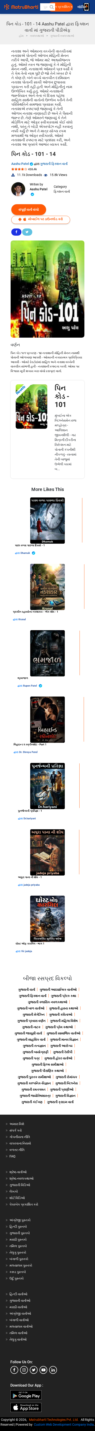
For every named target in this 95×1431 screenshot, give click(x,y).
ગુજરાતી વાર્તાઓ (19, 1300)
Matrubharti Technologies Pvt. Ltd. (54, 1420)
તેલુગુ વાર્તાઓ (18, 1339)
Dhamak (26, 553)
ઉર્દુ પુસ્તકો (16, 1278)
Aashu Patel (20, 164)
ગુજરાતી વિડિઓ (19, 1185)
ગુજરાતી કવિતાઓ (60, 1014)
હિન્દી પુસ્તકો (18, 1226)
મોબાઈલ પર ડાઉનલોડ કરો (45, 219)
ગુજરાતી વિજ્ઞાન (65, 1096)
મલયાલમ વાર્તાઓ (21, 1326)
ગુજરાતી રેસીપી (62, 1052)
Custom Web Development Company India (64, 1424)
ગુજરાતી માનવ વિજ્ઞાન (64, 1039)
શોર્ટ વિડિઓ (17, 1198)
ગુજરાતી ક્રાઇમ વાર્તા (60, 1102)
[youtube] (43, 1370)
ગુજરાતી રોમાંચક (66, 1077)
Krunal (22, 619)
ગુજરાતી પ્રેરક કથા (63, 996)
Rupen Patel (30, 685)
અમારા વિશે (16, 1124)
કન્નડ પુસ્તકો (17, 1272)
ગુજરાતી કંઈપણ (31, 1102)
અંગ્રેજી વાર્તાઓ (20, 1313)
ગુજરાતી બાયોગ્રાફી (35, 1052)
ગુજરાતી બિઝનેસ (66, 1083)
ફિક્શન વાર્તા (62, 191)
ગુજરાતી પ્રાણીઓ (62, 1089)
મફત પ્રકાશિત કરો (61, 6)
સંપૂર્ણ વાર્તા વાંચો (28, 209)
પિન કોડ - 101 (62, 396)
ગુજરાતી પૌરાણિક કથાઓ (47, 1071)
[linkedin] (53, 1370)
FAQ (12, 1156)
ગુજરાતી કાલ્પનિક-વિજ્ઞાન (34, 1083)
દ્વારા (18, 553)
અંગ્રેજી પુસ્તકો (20, 1220)
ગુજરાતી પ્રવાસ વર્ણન (31, 1021)
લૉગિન (82, 7)
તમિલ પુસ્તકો (18, 1246)
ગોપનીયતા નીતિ (19, 1137)
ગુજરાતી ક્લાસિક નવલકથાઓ (47, 1002)
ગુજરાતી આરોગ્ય (61, 1046)
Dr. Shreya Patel (28, 752)
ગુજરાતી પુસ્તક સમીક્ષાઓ (34, 1077)
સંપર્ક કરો (15, 1130)
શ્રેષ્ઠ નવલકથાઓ (21, 1178)
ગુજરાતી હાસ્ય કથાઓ (63, 1008)
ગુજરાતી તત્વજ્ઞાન (34, 1046)
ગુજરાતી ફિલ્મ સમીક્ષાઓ (48, 1064)
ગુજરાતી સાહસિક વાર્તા (31, 1039)
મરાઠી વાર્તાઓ (18, 1307)
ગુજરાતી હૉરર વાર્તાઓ (58, 1058)
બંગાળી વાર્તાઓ (19, 1320)
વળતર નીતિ (16, 1150)
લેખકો (13, 1191)
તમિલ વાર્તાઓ (18, 1333)
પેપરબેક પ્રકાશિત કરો (23, 1204)
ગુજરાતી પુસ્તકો (19, 1233)
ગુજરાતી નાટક (31, 1027)
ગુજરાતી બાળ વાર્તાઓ (31, 1008)
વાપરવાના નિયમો (20, 1143)
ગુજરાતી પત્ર (31, 1058)
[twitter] (34, 1370)
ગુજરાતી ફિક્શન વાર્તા (54, 164)
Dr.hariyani (30, 818)
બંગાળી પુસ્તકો (18, 1259)
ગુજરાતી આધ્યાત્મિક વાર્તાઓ (58, 989)
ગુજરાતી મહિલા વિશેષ (64, 1021)
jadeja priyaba (32, 884)
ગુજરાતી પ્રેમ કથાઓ (59, 1027)
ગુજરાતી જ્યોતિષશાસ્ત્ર (35, 1096)
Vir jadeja (26, 951)
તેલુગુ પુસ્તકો (17, 1252)
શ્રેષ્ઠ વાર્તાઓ (18, 1172)
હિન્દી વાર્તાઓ (18, 1294)
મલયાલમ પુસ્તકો (20, 1265)
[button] (51, 7)
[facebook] (14, 1370)
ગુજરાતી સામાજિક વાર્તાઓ (63, 1033)
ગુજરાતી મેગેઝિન (34, 1014)
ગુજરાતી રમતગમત (33, 1089)
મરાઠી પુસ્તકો (18, 1239)
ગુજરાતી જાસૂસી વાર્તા (28, 1033)
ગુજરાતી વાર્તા (26, 989)
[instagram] (24, 1370)
